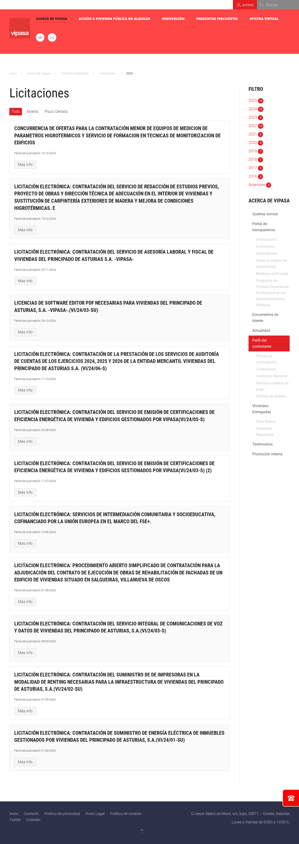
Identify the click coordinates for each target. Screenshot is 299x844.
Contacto (31, 813)
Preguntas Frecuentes (217, 18)
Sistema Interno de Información (271, 263)
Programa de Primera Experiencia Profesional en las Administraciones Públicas (272, 292)
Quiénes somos (265, 214)
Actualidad (261, 330)
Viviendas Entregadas (261, 409)
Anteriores (259, 185)
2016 (255, 176)
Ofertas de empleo (271, 396)
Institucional (266, 239)
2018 (255, 159)
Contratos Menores (271, 376)
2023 (255, 117)
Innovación (173, 18)
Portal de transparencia (263, 227)
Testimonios (262, 444)
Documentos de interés (265, 317)
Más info (25, 164)
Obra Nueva (265, 421)
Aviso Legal (95, 813)
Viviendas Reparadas (265, 431)
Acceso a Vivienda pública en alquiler (114, 18)
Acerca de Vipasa (51, 18)
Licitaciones (107, 73)
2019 (255, 151)
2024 (255, 109)
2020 (255, 142)
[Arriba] (142, 831)
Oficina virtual (264, 18)
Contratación (266, 253)
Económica (265, 246)
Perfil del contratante (75, 73)
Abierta (32, 111)
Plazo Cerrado (56, 111)
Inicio (13, 73)
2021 (255, 134)
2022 (255, 126)
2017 (255, 168)
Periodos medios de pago (272, 386)
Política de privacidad (62, 813)
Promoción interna (267, 454)
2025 (255, 100)
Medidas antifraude (272, 273)
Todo (15, 111)
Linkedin (33, 820)
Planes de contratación (266, 359)
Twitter (15, 820)
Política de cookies (125, 813)
